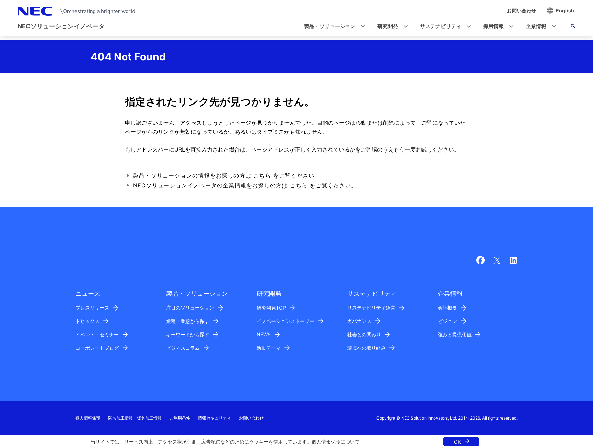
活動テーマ (269, 348)
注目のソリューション (190, 308)
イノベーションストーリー (285, 321)
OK (457, 442)
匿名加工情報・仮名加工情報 (135, 418)
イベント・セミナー (97, 334)
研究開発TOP (271, 308)
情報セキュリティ (214, 418)
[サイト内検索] (573, 27)
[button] (332, 26)
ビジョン (447, 321)
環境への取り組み (366, 348)
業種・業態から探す (187, 321)
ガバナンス (359, 321)
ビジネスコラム (183, 348)
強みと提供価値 (455, 334)
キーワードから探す (187, 334)
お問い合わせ (251, 418)
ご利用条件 (180, 418)
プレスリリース (92, 308)
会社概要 (447, 308)
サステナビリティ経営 (371, 308)
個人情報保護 (326, 442)
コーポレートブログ (97, 348)
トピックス (87, 321)
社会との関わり (364, 334)
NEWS (264, 334)
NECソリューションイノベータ (61, 26)
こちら (262, 175)
